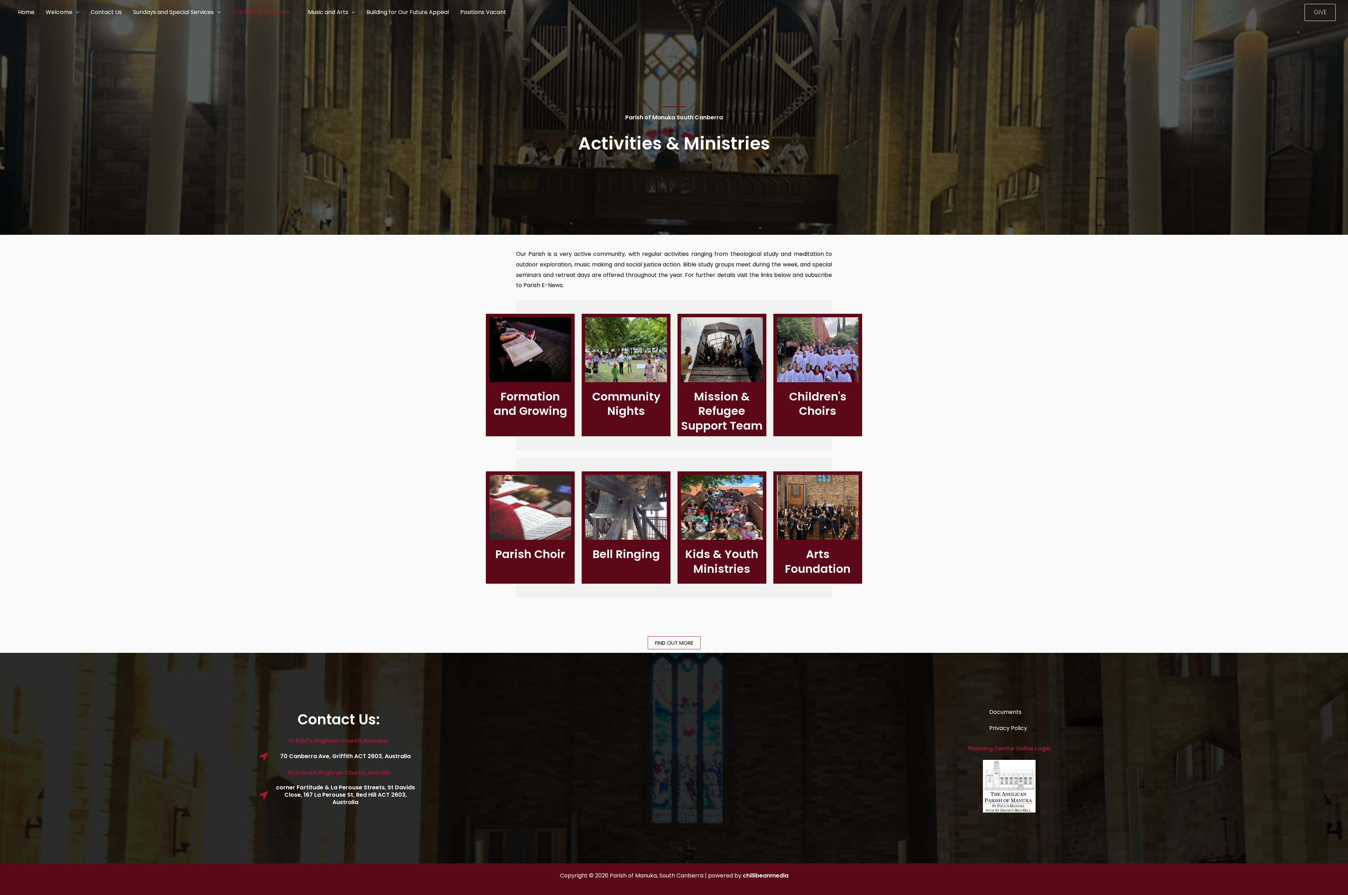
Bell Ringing (626, 554)
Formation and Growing (530, 404)
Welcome (59, 12)
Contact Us (106, 12)
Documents (1005, 712)
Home (26, 12)
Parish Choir (530, 554)
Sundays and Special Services (173, 12)
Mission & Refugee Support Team (721, 411)
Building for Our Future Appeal (407, 12)
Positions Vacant (483, 12)
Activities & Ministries (261, 12)
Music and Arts (328, 12)
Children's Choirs (817, 404)
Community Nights (626, 404)
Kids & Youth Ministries (721, 561)
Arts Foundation (818, 561)
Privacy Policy (1008, 728)
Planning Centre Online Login (1009, 748)
